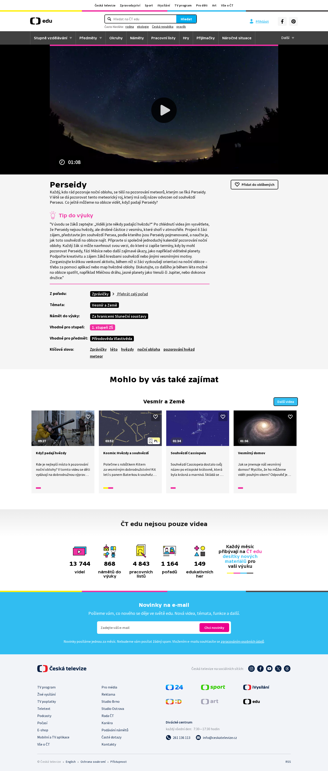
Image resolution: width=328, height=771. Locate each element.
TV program (183, 5)
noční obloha (148, 349)
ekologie (143, 27)
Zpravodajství (130, 5)
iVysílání (164, 5)
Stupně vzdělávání (50, 38)
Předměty (88, 38)
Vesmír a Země (104, 305)
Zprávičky (100, 293)
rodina (129, 27)
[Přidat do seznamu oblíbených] (88, 416)
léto (114, 349)
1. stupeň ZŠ (102, 327)
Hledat (186, 19)
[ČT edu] (41, 22)
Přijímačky (206, 38)
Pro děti (202, 5)
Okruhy (116, 38)
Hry (186, 38)
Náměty (137, 38)
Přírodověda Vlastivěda (112, 338)
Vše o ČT (227, 5)
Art (214, 5)
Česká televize (105, 5)
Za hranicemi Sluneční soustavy (119, 316)
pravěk (181, 27)
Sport (149, 5)
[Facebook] (282, 21)
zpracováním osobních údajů (242, 641)
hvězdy (127, 349)
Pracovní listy (163, 38)
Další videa (285, 401)
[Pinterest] (293, 21)
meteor (96, 356)
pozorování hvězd (179, 349)
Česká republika (162, 27)
